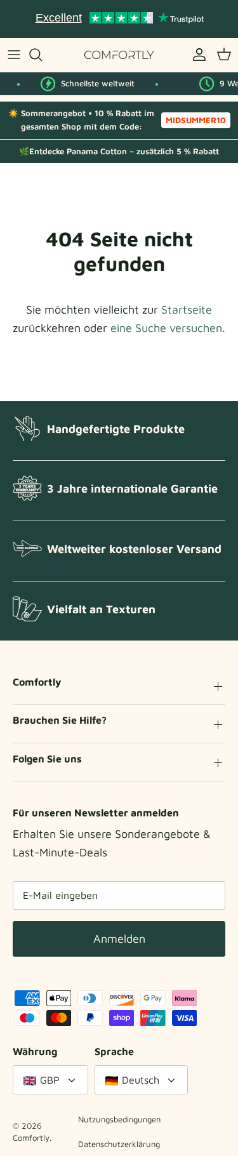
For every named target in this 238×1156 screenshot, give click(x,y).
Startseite (186, 309)
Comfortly (31, 1138)
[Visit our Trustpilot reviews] (119, 19)
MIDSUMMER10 (196, 120)
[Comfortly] (119, 54)
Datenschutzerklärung (119, 1144)
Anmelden (119, 938)
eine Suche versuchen (166, 328)
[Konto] (196, 55)
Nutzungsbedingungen (119, 1119)
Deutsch (140, 1080)
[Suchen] (42, 55)
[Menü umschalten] (14, 55)
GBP (50, 1080)
